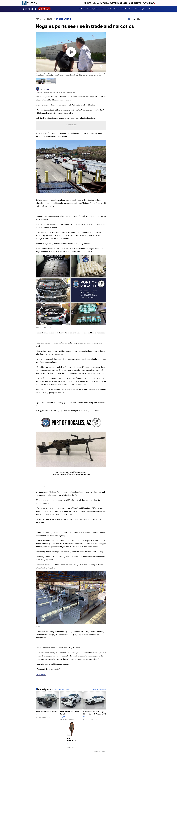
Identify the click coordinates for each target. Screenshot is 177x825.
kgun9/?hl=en (27, 9)
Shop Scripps (135, 3)
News (49, 19)
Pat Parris (46, 89)
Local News (81, 9)
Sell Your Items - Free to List (61, 689)
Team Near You (126, 9)
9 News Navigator (114, 9)
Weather (114, 3)
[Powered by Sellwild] (103, 751)
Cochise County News (140, 9)
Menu (86, 3)
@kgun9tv (36, 9)
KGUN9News (23, 9)
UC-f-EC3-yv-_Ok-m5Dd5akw (32, 9)
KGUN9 (29, 9)
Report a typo (41, 674)
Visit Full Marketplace (99, 689)
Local (96, 3)
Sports (123, 3)
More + (151, 9)
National (104, 3)
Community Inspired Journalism (97, 9)
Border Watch (63, 19)
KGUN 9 (39, 19)
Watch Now (148, 3)
